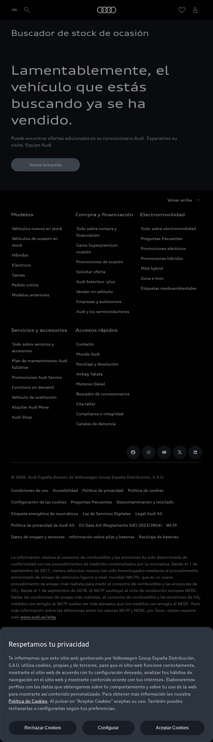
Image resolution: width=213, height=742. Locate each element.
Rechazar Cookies (42, 727)
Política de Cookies (28, 701)
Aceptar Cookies (172, 727)
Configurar (108, 727)
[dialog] (106, 684)
